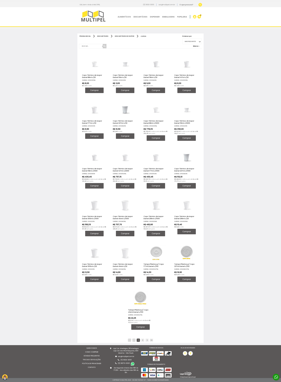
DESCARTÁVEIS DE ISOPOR (124, 36)
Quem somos (91, 348)
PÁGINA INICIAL (85, 36)
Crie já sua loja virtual (188, 377)
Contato (92, 367)
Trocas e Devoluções (92, 360)
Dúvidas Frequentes (92, 356)
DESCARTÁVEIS (102, 36)
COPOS (143, 36)
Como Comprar (91, 352)
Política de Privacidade (91, 363)
